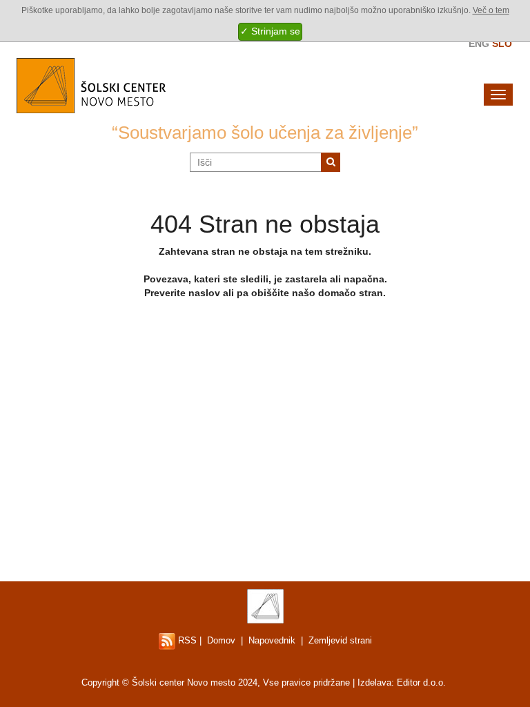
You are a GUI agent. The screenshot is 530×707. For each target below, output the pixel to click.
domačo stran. (352, 292)
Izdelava (374, 682)
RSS (186, 640)
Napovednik (271, 640)
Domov (221, 640)
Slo (502, 43)
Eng (479, 43)
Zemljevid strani (340, 640)
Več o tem (491, 10)
